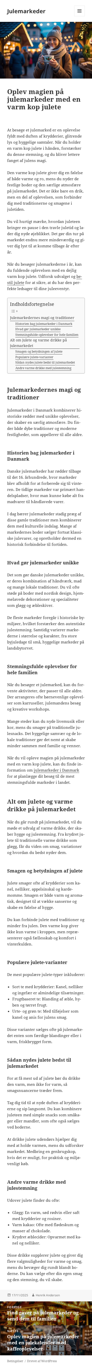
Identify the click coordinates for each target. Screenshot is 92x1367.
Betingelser (15, 1361)
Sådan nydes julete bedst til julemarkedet (45, 362)
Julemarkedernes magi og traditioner (42, 318)
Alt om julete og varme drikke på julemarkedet (38, 343)
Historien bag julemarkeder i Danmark (43, 324)
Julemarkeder (26, 11)
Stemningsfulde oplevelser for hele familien (46, 335)
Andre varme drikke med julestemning (43, 368)
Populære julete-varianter (34, 357)
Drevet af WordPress (42, 1361)
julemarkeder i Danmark (56, 770)
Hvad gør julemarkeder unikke (38, 329)
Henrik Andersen (48, 1295)
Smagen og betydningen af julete (38, 351)
